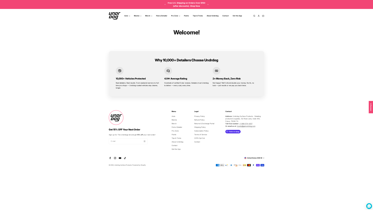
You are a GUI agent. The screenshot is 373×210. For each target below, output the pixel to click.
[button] (369, 206)
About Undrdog (212, 16)
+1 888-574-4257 (245, 124)
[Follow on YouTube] (120, 158)
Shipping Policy (200, 127)
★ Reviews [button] (371, 107)
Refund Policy (199, 120)
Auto (126, 16)
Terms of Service (200, 135)
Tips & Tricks (198, 16)
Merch (147, 16)
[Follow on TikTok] (125, 158)
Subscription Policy (201, 131)
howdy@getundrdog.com (246, 126)
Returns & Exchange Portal (204, 124)
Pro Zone (174, 16)
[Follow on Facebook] (110, 158)
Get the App (237, 16)
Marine (136, 16)
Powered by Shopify (139, 165)
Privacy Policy (199, 116)
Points (186, 16)
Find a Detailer (161, 16)
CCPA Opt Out (199, 138)
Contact (225, 16)
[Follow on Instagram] (115, 158)
